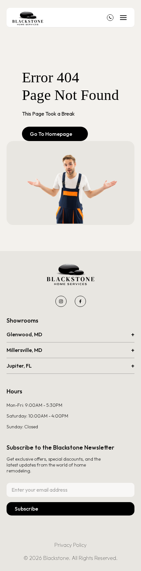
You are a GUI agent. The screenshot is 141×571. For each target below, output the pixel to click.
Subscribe (26, 508)
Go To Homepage (55, 134)
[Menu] (123, 18)
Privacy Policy (70, 545)
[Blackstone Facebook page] (80, 301)
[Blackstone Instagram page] (61, 301)
